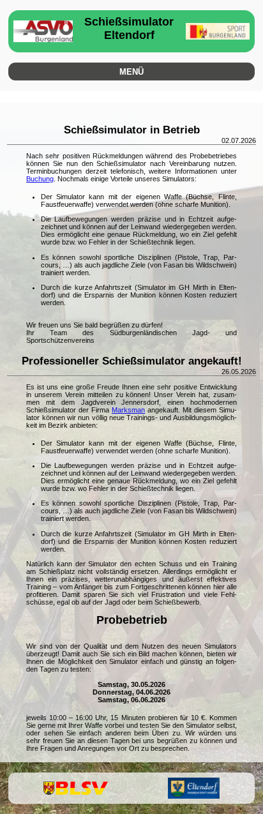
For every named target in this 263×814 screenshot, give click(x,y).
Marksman (128, 410)
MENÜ (131, 72)
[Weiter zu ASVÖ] (43, 31)
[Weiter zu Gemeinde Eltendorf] (194, 788)
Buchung (40, 179)
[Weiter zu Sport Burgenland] (218, 31)
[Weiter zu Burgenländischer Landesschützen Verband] (75, 788)
